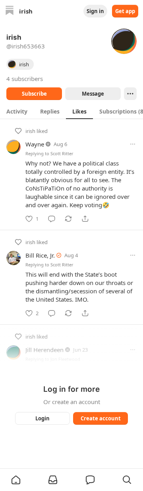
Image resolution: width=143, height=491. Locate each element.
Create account (101, 418)
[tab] (17, 111)
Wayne (34, 144)
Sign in (95, 11)
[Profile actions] (130, 93)
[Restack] (68, 218)
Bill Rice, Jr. (40, 255)
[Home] (9, 11)
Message (93, 93)
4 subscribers (24, 79)
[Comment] (51, 218)
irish (30, 131)
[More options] (132, 144)
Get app (125, 11)
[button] (16, 480)
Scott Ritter (61, 153)
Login (42, 418)
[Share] (85, 218)
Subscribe (34, 93)
